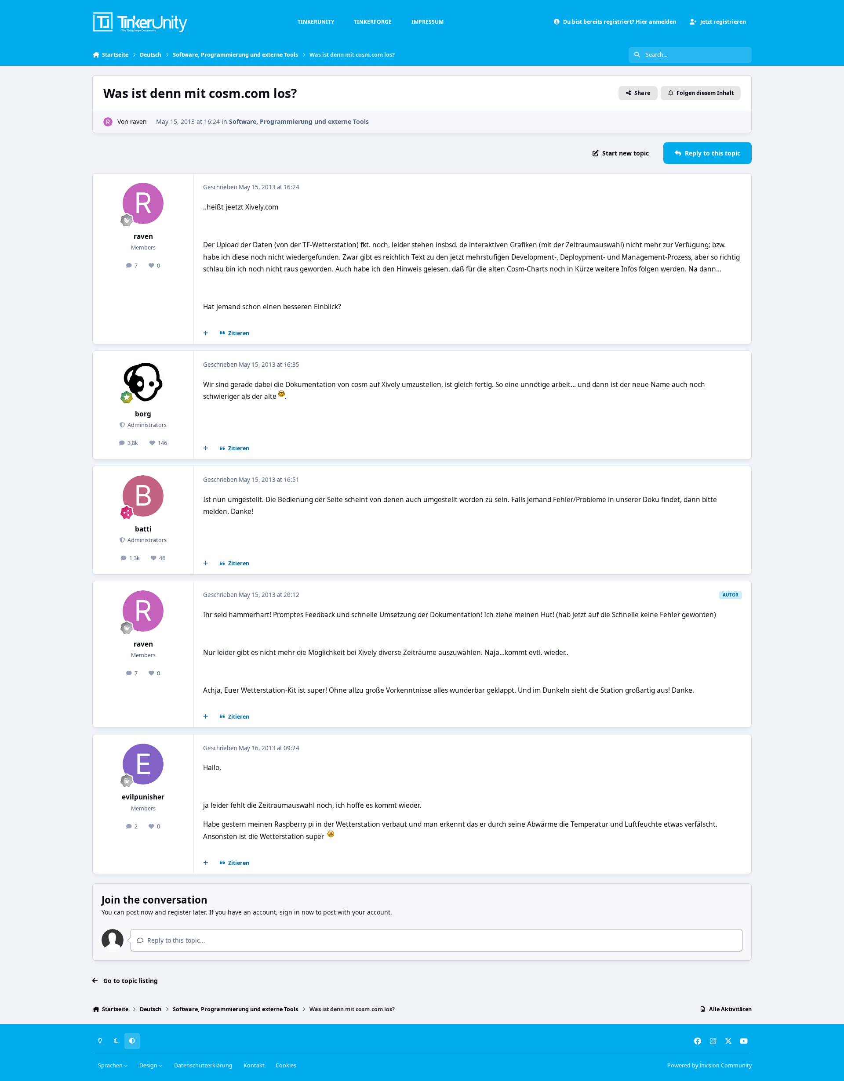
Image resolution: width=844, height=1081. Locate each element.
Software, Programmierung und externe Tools (299, 121)
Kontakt (254, 1065)
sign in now (297, 912)
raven (138, 121)
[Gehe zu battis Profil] (143, 496)
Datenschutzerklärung (203, 1065)
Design (149, 1065)
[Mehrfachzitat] (205, 333)
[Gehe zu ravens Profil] (108, 122)
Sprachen (111, 1065)
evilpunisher (143, 797)
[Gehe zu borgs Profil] (143, 380)
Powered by (709, 1065)
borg (143, 414)
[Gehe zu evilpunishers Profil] (143, 764)
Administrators (146, 425)
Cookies (286, 1065)
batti (143, 529)
